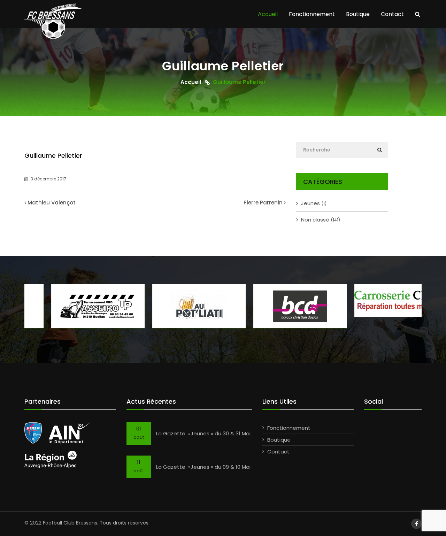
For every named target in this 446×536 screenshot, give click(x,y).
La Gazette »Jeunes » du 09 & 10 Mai (203, 467)
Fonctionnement (312, 14)
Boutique (358, 14)
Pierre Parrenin (263, 202)
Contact (392, 14)
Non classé (320, 219)
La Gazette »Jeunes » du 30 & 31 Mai (203, 433)
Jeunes (313, 203)
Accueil (268, 14)
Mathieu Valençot (52, 202)
